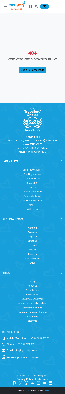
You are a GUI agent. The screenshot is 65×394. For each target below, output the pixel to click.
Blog (32, 281)
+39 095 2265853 (25, 344)
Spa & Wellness (32, 178)
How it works (32, 294)
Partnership (33, 316)
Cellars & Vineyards (32, 169)
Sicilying (28, 390)
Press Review (32, 290)
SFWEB (47, 390)
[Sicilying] (19, 6)
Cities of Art (32, 182)
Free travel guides (32, 307)
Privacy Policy (25, 379)
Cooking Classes (32, 174)
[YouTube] (44, 382)
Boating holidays (32, 196)
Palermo (32, 232)
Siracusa (32, 240)
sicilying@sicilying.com (27, 350)
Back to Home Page (32, 70)
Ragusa (32, 249)
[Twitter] (20, 382)
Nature (32, 187)
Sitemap (32, 320)
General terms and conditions (32, 303)
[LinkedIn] (50, 382)
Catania (32, 227)
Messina (32, 254)
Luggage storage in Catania (32, 312)
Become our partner (32, 298)
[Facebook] (14, 382)
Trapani (33, 245)
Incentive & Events (32, 200)
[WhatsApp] (26, 382)
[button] (31, 6)
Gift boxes (32, 209)
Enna (32, 262)
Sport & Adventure (32, 191)
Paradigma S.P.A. (38, 390)
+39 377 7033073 (40, 338)
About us (32, 285)
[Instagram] (38, 382)
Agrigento (32, 236)
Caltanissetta (32, 258)
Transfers (32, 204)
